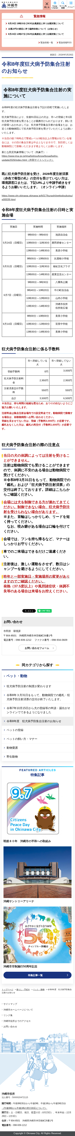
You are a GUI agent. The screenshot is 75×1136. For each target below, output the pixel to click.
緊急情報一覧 (46, 42)
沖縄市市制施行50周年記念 (20, 966)
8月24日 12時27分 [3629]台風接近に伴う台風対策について (36, 34)
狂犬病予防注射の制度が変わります (29, 686)
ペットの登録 (15, 730)
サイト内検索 (62, 7)
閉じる (47, 7)
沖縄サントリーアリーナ (18, 901)
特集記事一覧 (35, 975)
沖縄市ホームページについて (18, 1009)
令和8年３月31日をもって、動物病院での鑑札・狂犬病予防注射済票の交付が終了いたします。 (38, 697)
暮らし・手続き (23, 989)
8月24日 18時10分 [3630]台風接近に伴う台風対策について (36, 23)
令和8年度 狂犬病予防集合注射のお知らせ (34, 721)
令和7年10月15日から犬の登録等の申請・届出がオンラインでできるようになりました (38, 710)
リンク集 (8, 1015)
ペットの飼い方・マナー (22, 738)
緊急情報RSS (65, 42)
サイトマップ (10, 1004)
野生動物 (12, 756)
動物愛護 (12, 747)
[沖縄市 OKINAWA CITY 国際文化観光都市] (9, 5)
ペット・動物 (16, 676)
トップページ (7, 989)
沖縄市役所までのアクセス (17, 1021)
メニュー (71, 7)
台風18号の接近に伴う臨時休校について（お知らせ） (33, 29)
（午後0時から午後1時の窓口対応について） (24, 1108)
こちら (61, 489)
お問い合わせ (10, 1026)
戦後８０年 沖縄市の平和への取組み (27, 841)
